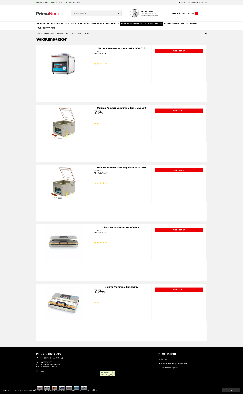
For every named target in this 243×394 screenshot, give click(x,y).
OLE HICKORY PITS (46, 28)
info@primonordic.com (149, 15)
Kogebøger (57, 23)
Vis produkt (179, 51)
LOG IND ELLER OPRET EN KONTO (192, 3)
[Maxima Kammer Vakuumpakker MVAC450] (64, 192)
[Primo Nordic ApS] (49, 13)
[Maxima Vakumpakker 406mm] (64, 251)
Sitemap (40, 371)
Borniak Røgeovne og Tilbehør (181, 23)
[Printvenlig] (206, 33)
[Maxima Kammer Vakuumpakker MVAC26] (64, 72)
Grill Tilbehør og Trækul (105, 23)
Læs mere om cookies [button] (87, 390)
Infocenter (57, 3)
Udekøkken (43, 23)
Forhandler (43, 3)
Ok (231, 390)
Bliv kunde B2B (73, 3)
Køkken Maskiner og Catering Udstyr (141, 23)
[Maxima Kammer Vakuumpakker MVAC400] (64, 132)
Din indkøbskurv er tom (182, 13)
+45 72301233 (148, 11)
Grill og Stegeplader (77, 23)
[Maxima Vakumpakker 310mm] (64, 311)
